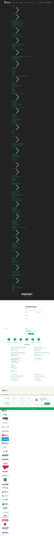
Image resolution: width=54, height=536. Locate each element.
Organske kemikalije (15, 168)
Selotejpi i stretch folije (15, 272)
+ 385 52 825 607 (14, 378)
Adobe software (14, 159)
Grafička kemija (14, 67)
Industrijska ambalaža (15, 236)
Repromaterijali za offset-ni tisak (17, 60)
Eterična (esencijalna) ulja (16, 211)
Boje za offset (14, 68)
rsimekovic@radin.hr (16, 362)
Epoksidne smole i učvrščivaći (16, 198)
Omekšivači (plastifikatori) (16, 176)
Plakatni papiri (14, 114)
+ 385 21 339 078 (37, 378)
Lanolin (13, 196)
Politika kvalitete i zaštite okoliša (17, 287)
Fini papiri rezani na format (16, 105)
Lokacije (13, 289)
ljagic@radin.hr (39, 355)
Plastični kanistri (14, 223)
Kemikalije (21, 2)
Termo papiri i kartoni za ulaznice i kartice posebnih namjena (21, 56)
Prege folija (14, 89)
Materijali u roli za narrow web (16, 35)
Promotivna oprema (15, 147)
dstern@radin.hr (39, 350)
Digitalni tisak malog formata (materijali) (18, 93)
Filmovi (13, 117)
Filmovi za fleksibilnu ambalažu (17, 85)
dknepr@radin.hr (15, 350)
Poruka (26, 318)
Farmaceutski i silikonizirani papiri (17, 57)
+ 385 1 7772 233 (14, 349)
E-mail (38, 312)
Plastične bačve (14, 222)
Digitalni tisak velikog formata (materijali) (19, 107)
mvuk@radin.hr (15, 368)
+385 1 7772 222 (38, 342)
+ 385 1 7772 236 (14, 361)
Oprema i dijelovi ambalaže (16, 224)
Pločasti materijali (15, 116)
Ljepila (13, 74)
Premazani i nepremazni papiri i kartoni (18, 20)
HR (48, 0)
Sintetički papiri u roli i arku (16, 58)
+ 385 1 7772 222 (42, 2)
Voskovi (13, 197)
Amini (13, 181)
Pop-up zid (13, 260)
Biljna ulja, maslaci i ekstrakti (16, 200)
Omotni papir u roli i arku (16, 46)
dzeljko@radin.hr (15, 355)
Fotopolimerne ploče (15, 86)
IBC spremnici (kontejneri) (16, 243)
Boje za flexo (14, 84)
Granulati (13, 90)
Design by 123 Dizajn (34, 408)
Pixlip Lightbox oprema (15, 156)
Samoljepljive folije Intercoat (16, 118)
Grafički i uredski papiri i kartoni (17, 13)
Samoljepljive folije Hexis (16, 119)
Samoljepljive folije (15, 100)
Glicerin (13, 177)
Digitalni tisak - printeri (15, 136)
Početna (13, 2)
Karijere (13, 288)
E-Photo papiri (14, 103)
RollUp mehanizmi (15, 154)
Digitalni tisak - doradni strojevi (17, 123)
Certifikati (13, 286)
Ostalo (13, 157)
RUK (12, 134)
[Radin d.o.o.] (7, 2)
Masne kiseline (14, 178)
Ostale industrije (26, 2)
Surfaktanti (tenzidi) (15, 192)
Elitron (13, 133)
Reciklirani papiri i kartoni (16, 21)
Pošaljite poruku (31, 333)
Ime (26, 312)
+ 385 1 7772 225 (14, 371)
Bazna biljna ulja (14, 207)
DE (46, 0)
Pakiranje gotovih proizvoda (16, 264)
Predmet (27, 315)
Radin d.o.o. (14, 284)
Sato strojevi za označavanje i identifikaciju (19, 144)
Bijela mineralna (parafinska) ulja (17, 194)
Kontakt (36, 2)
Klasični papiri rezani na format (17, 104)
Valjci (13, 249)
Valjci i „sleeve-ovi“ (15, 92)
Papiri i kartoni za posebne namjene (17, 49)
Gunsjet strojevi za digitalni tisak (17, 145)
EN (47, 0)
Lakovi (13, 69)
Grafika (17, 2)
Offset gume (14, 70)
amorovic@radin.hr (16, 380)
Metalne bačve (14, 221)
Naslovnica (25, 295)
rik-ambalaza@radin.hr (39, 359)
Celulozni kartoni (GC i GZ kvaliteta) (17, 45)
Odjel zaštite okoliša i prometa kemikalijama (19, 227)
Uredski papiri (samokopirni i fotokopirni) (18, 22)
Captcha (27, 328)
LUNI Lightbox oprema (15, 155)
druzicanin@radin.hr (39, 380)
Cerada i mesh (14, 115)
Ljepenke (13, 47)
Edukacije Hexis (14, 122)
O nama (32, 2)
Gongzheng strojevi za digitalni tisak (18, 143)
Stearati (13, 193)
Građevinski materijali (15, 275)
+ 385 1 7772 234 (37, 349)
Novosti (13, 285)
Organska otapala (15, 175)
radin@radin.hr (48, 2)
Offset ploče (14, 71)
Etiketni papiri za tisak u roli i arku (17, 25)
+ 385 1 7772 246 (14, 367)
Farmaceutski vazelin (15, 195)
